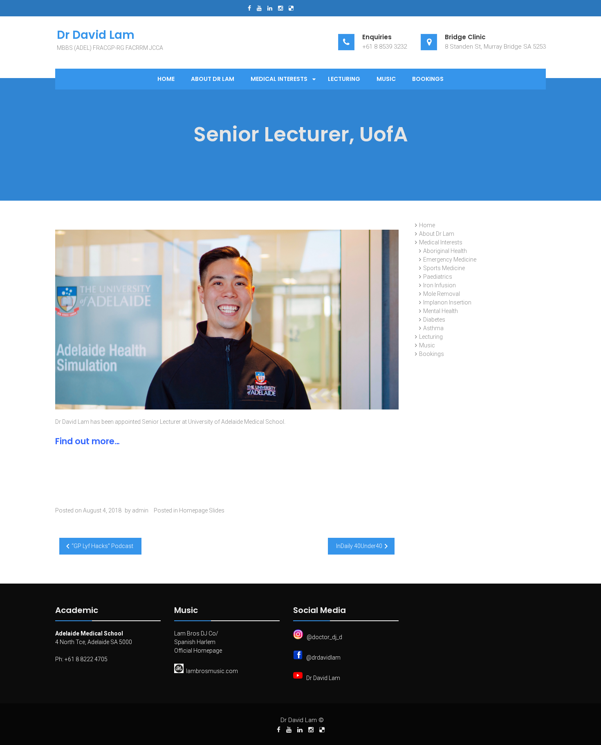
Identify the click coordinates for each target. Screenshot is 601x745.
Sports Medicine (444, 268)
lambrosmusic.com (212, 671)
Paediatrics (437, 276)
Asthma (433, 328)
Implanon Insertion (447, 302)
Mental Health (440, 311)
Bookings (428, 79)
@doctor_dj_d (324, 637)
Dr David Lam (323, 678)
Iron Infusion (439, 285)
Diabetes (434, 319)
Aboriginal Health (445, 251)
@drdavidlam (323, 657)
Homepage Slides (201, 510)
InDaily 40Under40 (359, 546)
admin (140, 510)
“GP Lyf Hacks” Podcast (102, 546)
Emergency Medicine (449, 259)
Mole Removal (441, 294)
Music (386, 79)
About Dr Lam (212, 79)
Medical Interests (279, 79)
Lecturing (344, 79)
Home (166, 79)
